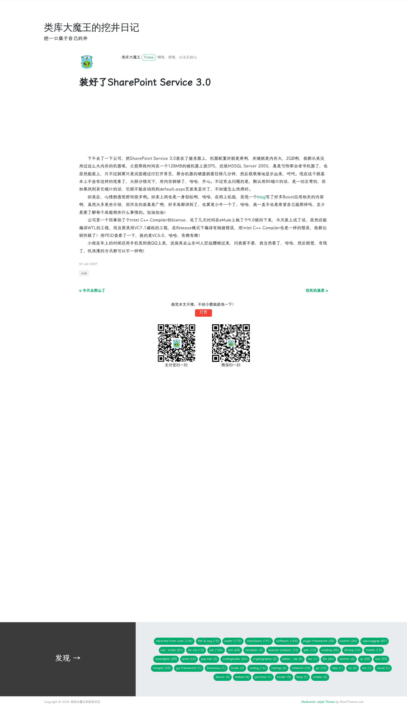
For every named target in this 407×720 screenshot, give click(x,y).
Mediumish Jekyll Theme (318, 702)
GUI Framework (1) (188, 668)
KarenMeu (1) (216, 668)
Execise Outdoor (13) (283, 650)
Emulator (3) (254, 650)
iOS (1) (366, 668)
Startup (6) (278, 668)
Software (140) (287, 641)
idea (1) (337, 668)
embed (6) (242, 677)
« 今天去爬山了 (92, 290)
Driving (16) (352, 650)
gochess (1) (263, 677)
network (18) (301, 668)
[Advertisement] (203, 125)
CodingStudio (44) (235, 659)
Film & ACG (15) (208, 641)
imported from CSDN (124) (174, 641)
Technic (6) (347, 659)
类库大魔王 (131, 57)
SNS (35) (381, 659)
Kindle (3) (237, 668)
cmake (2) (320, 677)
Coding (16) (257, 668)
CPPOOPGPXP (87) (374, 641)
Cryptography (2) (265, 659)
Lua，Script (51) (172, 650)
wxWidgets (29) (166, 659)
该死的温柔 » (316, 290)
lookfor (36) (348, 641)
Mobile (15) (374, 650)
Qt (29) (365, 659)
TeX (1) (312, 659)
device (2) (223, 677)
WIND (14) (189, 659)
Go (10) (321, 668)
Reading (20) (330, 650)
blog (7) (302, 677)
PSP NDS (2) (209, 659)
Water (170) (232, 641)
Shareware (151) (259, 641)
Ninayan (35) (162, 668)
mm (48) (234, 650)
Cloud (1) (383, 668)
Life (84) (328, 659)
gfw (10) (310, 650)
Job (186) (216, 650)
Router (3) (284, 677)
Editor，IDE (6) (292, 659)
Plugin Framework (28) (318, 641)
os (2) (352, 668)
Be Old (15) (196, 650)
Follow (149, 57)
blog (261, 197)
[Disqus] (203, 442)
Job (84, 273)
